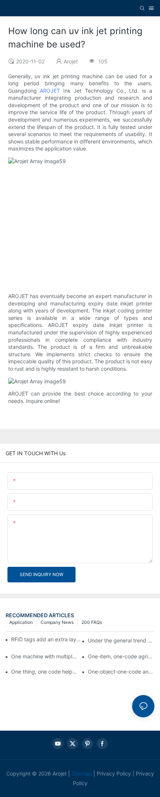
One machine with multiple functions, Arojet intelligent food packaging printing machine (44, 656)
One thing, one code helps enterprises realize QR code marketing (44, 671)
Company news (57, 622)
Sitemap (82, 773)
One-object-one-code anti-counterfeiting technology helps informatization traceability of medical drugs (121, 671)
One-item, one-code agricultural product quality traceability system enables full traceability (121, 656)
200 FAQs (91, 622)
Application (21, 622)
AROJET (50, 90)
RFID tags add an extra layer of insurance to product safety (46, 639)
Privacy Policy (114, 773)
